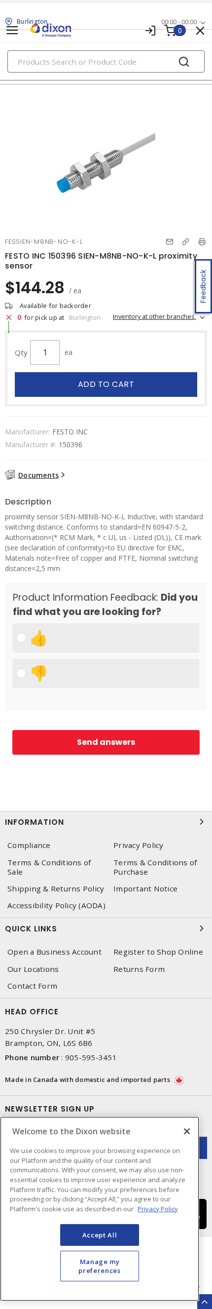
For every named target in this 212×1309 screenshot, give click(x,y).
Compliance (29, 845)
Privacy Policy (138, 845)
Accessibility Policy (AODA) (56, 905)
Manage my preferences (99, 1266)
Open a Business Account (54, 952)
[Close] (187, 1131)
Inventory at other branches (154, 316)
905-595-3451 (91, 1057)
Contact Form (32, 986)
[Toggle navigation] (12, 30)
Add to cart (106, 384)
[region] (99, 1208)
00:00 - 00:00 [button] (179, 22)
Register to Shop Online (158, 952)
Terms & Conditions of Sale (49, 867)
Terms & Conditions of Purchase (155, 867)
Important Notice (145, 888)
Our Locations (33, 969)
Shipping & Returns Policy (55, 888)
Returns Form (139, 969)
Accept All (99, 1235)
